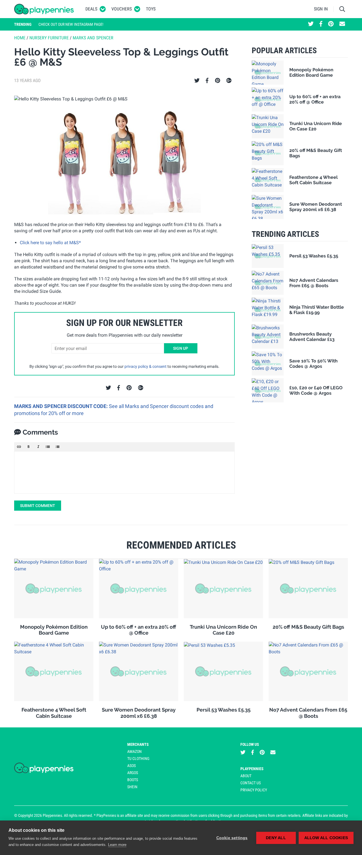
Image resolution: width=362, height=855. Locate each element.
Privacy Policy (253, 790)
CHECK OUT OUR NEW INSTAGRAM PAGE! (70, 24)
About (245, 776)
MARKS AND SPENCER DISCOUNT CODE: (61, 406)
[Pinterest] (217, 80)
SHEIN (132, 787)
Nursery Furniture (49, 37)
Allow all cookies (326, 838)
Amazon (134, 751)
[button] (19, 446)
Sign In (321, 9)
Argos (132, 772)
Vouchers (121, 9)
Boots (132, 779)
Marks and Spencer (93, 37)
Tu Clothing (138, 758)
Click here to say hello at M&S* (50, 242)
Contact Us (250, 783)
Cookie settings (232, 838)
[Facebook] (207, 80)
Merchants (138, 744)
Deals (91, 9)
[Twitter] (197, 80)
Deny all (276, 838)
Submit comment (37, 505)
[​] (124, 472)
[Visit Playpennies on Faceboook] (320, 24)
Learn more (117, 845)
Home (19, 37)
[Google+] (229, 80)
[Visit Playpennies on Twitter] (310, 24)
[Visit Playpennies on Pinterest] (331, 24)
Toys (151, 9)
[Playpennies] (44, 9)
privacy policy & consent (145, 366)
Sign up (180, 348)
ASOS (131, 765)
